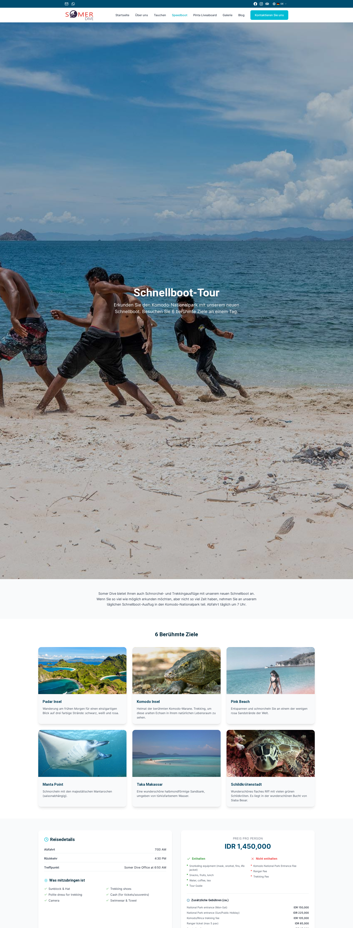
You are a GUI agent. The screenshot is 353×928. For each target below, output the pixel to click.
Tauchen (160, 15)
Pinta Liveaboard (205, 15)
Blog (241, 15)
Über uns (141, 15)
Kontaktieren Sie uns (269, 15)
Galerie (227, 15)
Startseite (122, 15)
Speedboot (179, 15)
